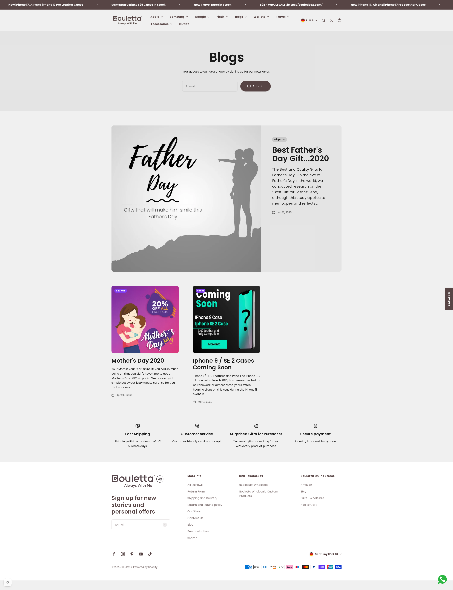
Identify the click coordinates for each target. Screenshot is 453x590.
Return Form (196, 491)
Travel (281, 17)
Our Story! (194, 511)
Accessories (159, 24)
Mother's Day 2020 (137, 361)
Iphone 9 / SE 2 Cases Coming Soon (223, 364)
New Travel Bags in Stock (188, 5)
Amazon (306, 485)
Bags (239, 17)
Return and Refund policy (204, 505)
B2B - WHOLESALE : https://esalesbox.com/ (266, 5)
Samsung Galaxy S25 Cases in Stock (114, 5)
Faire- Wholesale (312, 498)
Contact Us (195, 518)
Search (192, 538)
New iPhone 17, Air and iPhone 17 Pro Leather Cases (363, 5)
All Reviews (195, 485)
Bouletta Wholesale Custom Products (258, 493)
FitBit (220, 17)
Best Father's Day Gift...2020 (300, 154)
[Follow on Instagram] (123, 554)
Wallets (259, 17)
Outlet (184, 24)
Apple (154, 17)
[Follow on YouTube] (141, 554)
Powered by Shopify (145, 567)
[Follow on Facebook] (113, 554)
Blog (190, 525)
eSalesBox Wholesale (253, 485)
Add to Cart (308, 505)
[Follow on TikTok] (150, 554)
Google (200, 17)
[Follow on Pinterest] (132, 554)
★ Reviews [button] (449, 299)
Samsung (177, 17)
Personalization (198, 531)
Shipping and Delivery (202, 498)
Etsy (303, 491)
